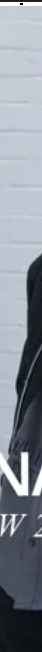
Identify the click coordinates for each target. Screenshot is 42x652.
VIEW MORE (36, 642)
